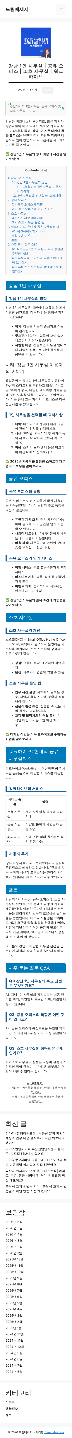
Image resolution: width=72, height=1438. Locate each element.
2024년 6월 (14, 1372)
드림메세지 (17, 9)
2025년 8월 (14, 1284)
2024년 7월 (14, 1365)
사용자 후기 (23, 235)
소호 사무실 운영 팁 (28, 222)
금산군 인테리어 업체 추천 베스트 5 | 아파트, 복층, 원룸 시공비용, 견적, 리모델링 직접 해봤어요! (35, 1175)
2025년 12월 (15, 1259)
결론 (12, 240)
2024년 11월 (14, 1340)
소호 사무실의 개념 (27, 218)
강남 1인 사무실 (20, 178)
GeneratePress (54, 1432)
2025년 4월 (14, 1309)
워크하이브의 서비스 (28, 231)
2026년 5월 (14, 1228)
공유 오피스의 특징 (27, 204)
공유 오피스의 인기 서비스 (32, 209)
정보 (9, 1415)
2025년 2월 (14, 1322)
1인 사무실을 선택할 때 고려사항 (36, 195)
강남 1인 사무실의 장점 (30, 182)
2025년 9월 (14, 1278)
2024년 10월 (15, 1347)
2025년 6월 (14, 1297)
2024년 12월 (15, 1334)
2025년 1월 (14, 1328)
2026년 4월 (14, 1234)
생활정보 (37, 1082)
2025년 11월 (14, 1265)
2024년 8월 (14, 1359)
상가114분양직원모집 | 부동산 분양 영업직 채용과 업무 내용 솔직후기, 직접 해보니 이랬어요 (36, 1138)
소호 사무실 (17, 213)
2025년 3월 (14, 1315)
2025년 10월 (15, 1272)
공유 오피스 (17, 200)
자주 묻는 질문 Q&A (22, 244)
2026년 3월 (14, 1240)
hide (43, 170)
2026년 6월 (14, 1222)
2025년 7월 (14, 1290)
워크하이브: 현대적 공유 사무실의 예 (34, 226)
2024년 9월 (14, 1353)
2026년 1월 (14, 1253)
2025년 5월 (14, 1303)
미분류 (10, 1402)
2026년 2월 (14, 1247)
